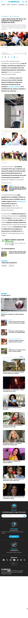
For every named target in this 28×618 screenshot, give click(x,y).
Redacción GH (5, 52)
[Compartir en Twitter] (8, 57)
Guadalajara (21, 4)
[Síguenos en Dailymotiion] (24, 560)
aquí (12, 244)
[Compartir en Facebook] (5, 57)
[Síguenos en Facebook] (4, 560)
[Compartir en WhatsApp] (2, 57)
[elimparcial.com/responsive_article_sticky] (27, 609)
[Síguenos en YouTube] (14, 560)
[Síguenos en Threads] (21, 560)
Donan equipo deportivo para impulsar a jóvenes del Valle (17, 252)
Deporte (17, 16)
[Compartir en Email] (14, 57)
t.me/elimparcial (14, 550)
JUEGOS (4, 4)
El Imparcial (4, 16)
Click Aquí (14, 536)
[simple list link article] (14, 305)
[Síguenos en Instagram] (10, 560)
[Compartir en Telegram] (11, 57)
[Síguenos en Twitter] (7, 560)
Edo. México (14, 4)
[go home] (14, 569)
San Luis (11, 16)
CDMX (8, 4)
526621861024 (14, 530)
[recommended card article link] (4, 188)
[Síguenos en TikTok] (17, 560)
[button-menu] (2, 1)
